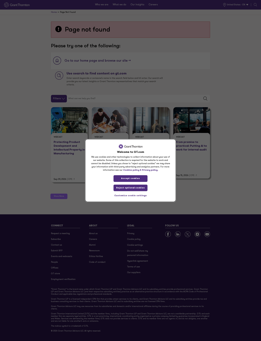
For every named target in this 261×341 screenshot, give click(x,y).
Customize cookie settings (130, 196)
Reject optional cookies (130, 188)
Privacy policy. (150, 170)
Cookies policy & (132, 170)
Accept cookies (130, 178)
